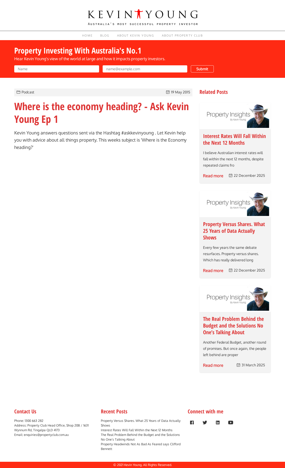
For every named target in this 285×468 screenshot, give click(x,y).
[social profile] (192, 422)
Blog (105, 35)
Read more (213, 175)
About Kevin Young (135, 35)
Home (87, 35)
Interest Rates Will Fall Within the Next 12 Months (137, 430)
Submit (202, 69)
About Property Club (182, 35)
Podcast (28, 92)
